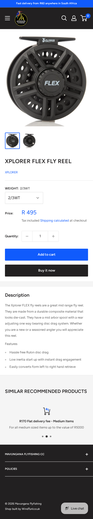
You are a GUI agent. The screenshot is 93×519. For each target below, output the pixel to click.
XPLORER (11, 172)
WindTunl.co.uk (31, 509)
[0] (84, 18)
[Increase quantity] (53, 236)
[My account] (73, 18)
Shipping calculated (54, 220)
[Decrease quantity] (27, 236)
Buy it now (46, 270)
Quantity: (12, 236)
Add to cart (47, 254)
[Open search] (64, 18)
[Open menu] (7, 18)
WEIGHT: (17, 188)
